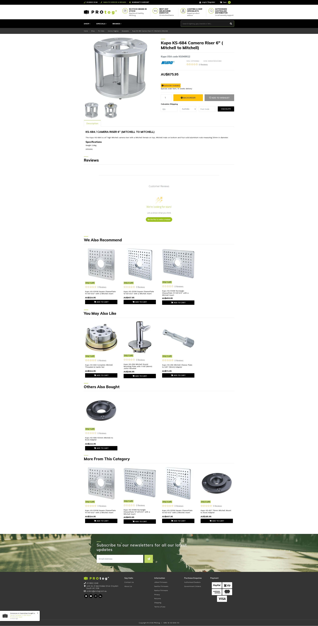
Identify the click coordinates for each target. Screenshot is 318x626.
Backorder (189, 97)
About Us (128, 586)
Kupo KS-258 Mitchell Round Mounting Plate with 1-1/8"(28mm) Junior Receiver (138, 366)
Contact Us (129, 582)
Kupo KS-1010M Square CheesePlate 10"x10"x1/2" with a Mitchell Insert (100, 292)
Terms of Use (159, 607)
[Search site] (231, 24)
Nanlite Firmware (161, 586)
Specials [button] (100, 24)
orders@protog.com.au (97, 591)
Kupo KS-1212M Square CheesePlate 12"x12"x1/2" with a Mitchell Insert (139, 292)
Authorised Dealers (192, 582)
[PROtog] (100, 12)
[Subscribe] (148, 559)
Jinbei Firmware (160, 582)
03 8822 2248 (92, 583)
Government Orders (192, 586)
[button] (219, 97)
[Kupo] (168, 62)
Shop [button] (86, 24)
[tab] (92, 123)
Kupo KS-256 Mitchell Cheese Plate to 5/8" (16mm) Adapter (177, 366)
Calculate (226, 109)
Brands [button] (116, 24)
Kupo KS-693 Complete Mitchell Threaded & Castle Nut (99, 366)
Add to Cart (103, 302)
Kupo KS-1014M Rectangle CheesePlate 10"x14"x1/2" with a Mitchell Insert (175, 293)
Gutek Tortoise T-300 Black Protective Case (20, 616)
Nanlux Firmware (161, 590)
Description (92, 123)
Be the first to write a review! (159, 219)
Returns (157, 598)
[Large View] (91, 110)
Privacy (157, 595)
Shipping (157, 603)
